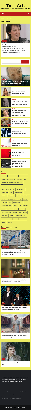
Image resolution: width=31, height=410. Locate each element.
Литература (12, 195)
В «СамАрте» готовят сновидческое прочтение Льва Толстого (19, 143)
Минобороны (20, 195)
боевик (15, 205)
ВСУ (25, 179)
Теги (10, 202)
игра (16, 209)
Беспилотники (23, 176)
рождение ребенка (20, 215)
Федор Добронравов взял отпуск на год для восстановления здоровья (19, 102)
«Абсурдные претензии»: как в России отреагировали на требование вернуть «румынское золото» (13, 252)
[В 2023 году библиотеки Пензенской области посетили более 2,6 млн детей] (15, 268)
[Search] (28, 14)
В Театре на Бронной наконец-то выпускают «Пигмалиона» (19, 153)
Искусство (5, 192)
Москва (4, 199)
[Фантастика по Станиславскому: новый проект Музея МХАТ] (6, 132)
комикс (15, 212)
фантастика (23, 218)
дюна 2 (11, 209)
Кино (11, 192)
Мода (27, 195)
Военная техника (6, 185)
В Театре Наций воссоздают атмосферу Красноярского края (20, 123)
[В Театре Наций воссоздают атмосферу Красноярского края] (6, 122)
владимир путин (24, 205)
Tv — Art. (15, 5)
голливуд (4, 209)
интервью (22, 209)
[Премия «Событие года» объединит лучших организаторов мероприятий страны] (6, 112)
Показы (19, 199)
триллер (15, 218)
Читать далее (5, 54)
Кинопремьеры (18, 192)
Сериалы (4, 202)
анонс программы (6, 205)
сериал (4, 218)
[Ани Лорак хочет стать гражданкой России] (6, 91)
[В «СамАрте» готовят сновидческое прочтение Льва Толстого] (6, 142)
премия (11, 215)
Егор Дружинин (20, 189)
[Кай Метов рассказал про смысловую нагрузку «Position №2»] (15, 33)
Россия (25, 199)
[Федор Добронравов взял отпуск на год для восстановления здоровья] (6, 102)
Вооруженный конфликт (8, 189)
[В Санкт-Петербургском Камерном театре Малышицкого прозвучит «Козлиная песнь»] (6, 163)
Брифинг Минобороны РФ (8, 179)
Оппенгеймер (11, 199)
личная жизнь (23, 212)
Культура (4, 195)
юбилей (10, 222)
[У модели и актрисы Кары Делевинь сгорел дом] (15, 351)
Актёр (10, 176)
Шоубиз (4, 40)
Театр (13, 119)
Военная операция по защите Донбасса (12, 182)
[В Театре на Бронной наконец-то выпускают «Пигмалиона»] (6, 153)
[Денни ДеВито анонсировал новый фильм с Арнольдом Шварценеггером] (15, 296)
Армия (15, 176)
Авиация (4, 176)
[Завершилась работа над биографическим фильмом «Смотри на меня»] (15, 323)
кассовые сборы (6, 212)
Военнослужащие (17, 185)
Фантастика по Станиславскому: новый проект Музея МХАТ (19, 133)
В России (19, 179)
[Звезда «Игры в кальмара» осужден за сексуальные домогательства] (15, 76)
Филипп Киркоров (17, 202)
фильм (3, 222)
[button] (2, 14)
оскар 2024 (4, 215)
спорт (9, 218)
